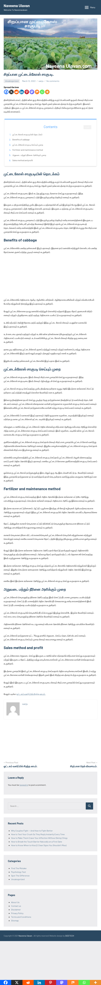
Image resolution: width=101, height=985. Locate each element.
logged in (24, 785)
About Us (15, 902)
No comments (52, 81)
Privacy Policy (17, 913)
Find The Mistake (19, 868)
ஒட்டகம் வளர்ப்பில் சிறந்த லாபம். (31, 694)
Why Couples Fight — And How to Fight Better (32, 830)
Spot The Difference (20, 875)
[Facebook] (6, 92)
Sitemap (15, 920)
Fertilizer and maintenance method (27, 150)
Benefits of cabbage (21, 139)
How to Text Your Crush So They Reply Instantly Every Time (38, 834)
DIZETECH (69, 936)
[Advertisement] (50, 276)
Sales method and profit (22, 160)
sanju (41, 81)
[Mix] (37, 92)
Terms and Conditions (21, 917)
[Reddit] (16, 92)
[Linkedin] (21, 92)
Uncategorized (12, 81)
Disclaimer (16, 909)
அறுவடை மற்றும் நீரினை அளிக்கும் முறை (29, 155)
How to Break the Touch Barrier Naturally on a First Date (36, 841)
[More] (47, 92)
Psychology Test (18, 872)
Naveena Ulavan (17, 5)
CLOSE (87, 127)
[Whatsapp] (42, 92)
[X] (11, 92)
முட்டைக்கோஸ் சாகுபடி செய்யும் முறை (27, 145)
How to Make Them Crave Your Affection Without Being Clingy (39, 838)
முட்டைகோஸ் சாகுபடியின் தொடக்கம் (27, 134)
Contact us (16, 906)
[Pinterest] (26, 92)
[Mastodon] (32, 92)
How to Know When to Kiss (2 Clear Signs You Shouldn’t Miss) (38, 845)
